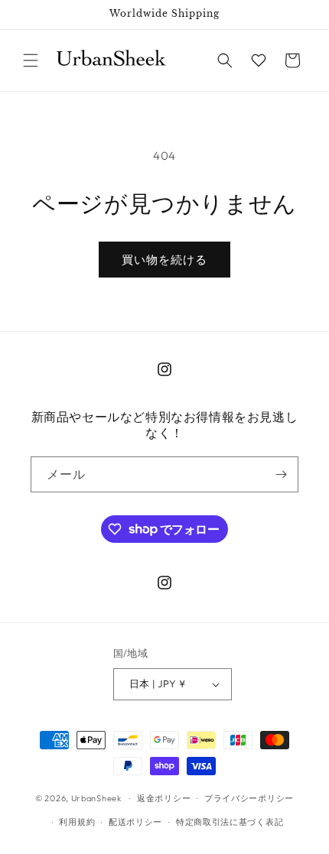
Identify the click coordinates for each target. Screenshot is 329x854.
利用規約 (77, 822)
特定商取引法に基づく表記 (229, 822)
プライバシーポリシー (249, 798)
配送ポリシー (135, 822)
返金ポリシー (164, 798)
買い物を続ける (164, 259)
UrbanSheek (96, 798)
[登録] (281, 474)
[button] (30, 60)
